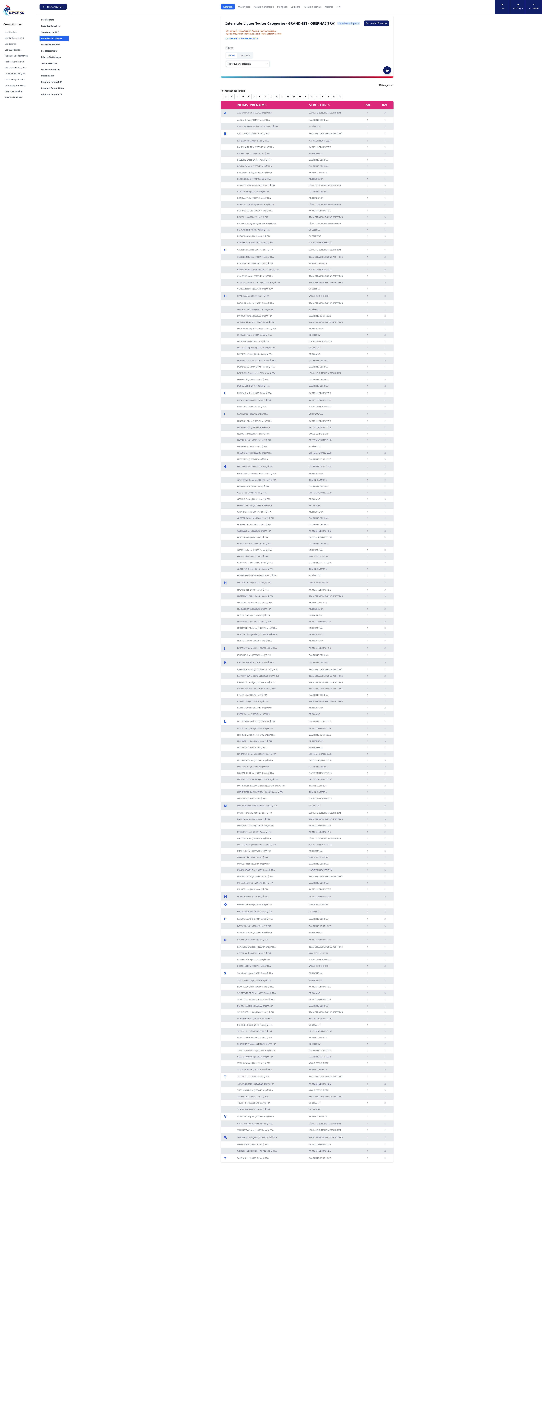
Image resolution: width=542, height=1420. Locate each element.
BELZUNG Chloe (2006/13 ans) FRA (254, 159)
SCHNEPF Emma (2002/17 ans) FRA (254, 1018)
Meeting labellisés (13, 97)
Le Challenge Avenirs (15, 79)
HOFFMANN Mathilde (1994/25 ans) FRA (257, 628)
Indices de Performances (16, 55)
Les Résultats (11, 32)
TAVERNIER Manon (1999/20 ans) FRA (255, 1083)
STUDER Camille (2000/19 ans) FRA (254, 1069)
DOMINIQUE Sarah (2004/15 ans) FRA (256, 366)
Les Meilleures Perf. (50, 44)
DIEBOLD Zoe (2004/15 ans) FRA (253, 341)
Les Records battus (50, 69)
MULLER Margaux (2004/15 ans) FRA (255, 882)
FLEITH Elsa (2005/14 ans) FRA (252, 446)
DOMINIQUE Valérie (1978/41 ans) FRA (256, 373)
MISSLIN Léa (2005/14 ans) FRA (252, 857)
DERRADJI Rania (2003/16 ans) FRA (254, 335)
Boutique (518, 8)
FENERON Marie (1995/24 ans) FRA (254, 421)
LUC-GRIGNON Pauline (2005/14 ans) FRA (257, 779)
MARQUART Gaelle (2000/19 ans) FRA (255, 825)
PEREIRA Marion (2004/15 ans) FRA (254, 932)
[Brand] (18, 10)
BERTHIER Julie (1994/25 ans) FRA (254, 179)
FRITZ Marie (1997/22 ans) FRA (252, 459)
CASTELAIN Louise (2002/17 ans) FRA (255, 257)
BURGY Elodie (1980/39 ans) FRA (253, 229)
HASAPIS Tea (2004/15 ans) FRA (252, 589)
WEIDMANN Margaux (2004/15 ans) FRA (257, 1137)
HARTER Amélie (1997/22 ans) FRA (254, 582)
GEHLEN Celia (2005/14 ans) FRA (253, 486)
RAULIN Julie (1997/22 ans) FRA (252, 939)
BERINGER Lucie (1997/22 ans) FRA (254, 172)
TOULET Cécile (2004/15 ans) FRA (253, 1103)
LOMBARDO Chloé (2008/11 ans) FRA (255, 773)
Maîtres (329, 6)
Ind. (367, 105)
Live (502, 8)
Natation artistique (264, 6)
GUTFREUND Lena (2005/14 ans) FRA (255, 569)
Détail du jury (47, 75)
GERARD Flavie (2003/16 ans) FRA (253, 499)
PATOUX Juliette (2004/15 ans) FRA (254, 926)
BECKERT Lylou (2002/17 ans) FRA (254, 153)
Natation (228, 6)
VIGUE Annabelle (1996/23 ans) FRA (255, 1123)
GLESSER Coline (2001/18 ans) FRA (254, 524)
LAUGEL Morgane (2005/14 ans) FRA (255, 728)
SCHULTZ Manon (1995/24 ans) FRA (254, 1037)
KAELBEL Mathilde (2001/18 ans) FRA (255, 662)
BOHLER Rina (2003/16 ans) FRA (253, 191)
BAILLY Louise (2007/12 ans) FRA (253, 133)
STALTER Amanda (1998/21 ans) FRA (255, 1056)
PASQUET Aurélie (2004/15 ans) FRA (255, 919)
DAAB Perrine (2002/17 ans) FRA (253, 296)
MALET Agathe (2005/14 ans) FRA (253, 819)
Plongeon (282, 6)
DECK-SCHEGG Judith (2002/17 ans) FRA (256, 328)
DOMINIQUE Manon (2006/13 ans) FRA (256, 360)
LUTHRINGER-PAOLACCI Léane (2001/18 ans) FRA (261, 785)
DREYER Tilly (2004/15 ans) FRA (252, 379)
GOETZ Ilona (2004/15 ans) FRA (252, 537)
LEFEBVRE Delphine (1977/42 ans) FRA (256, 734)
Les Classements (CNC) (15, 67)
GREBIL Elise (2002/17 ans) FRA (252, 556)
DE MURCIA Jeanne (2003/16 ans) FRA (256, 322)
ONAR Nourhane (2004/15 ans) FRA (254, 911)
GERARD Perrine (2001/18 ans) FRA (254, 505)
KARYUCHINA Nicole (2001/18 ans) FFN (256, 688)
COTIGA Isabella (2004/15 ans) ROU (255, 288)
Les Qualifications (13, 49)
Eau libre (295, 6)
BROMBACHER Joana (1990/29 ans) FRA (256, 223)
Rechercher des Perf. (15, 61)
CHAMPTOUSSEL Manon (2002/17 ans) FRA (258, 269)
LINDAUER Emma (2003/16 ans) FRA (255, 760)
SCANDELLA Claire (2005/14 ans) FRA (255, 986)
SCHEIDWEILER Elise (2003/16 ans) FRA (256, 993)
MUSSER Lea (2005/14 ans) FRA (252, 889)
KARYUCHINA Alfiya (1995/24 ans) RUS (256, 682)
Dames (231, 55)
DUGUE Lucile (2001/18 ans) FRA (253, 385)
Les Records (10, 44)
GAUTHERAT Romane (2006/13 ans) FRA (256, 480)
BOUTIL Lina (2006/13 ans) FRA (252, 217)
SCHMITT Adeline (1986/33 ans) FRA (255, 1005)
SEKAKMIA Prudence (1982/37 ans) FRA (256, 1044)
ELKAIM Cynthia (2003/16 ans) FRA (254, 393)
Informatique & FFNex (15, 85)
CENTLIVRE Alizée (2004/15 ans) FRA (255, 263)
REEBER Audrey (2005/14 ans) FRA (254, 953)
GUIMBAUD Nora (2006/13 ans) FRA (255, 562)
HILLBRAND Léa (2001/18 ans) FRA (254, 621)
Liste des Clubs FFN (50, 26)
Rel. (385, 105)
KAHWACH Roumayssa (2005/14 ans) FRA (257, 669)
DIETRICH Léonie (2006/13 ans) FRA (254, 354)
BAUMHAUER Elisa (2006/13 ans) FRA (255, 147)
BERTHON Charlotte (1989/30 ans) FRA (256, 185)
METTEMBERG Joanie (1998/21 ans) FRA (256, 844)
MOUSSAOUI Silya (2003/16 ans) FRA (255, 876)
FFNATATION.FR (55, 6)
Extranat (534, 8)
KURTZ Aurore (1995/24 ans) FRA (253, 714)
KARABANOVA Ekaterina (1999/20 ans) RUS (258, 676)
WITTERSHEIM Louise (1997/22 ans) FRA (257, 1150)
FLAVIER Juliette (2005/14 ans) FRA (254, 440)
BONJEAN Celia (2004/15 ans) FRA (254, 198)
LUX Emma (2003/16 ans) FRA (252, 798)
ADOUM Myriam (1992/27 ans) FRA (254, 112)
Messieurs (245, 55)
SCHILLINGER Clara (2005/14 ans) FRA (256, 999)
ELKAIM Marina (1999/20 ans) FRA (254, 400)
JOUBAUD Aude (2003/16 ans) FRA (254, 655)
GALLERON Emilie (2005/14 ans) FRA (255, 466)
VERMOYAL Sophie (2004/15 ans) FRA (255, 1116)
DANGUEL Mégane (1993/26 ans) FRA (255, 309)
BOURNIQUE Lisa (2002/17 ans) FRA (255, 210)
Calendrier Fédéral (13, 91)
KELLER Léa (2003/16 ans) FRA (252, 695)
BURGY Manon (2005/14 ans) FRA (253, 236)
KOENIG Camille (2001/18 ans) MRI (254, 707)
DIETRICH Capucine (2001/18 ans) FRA (256, 347)
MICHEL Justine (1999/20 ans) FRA (254, 851)
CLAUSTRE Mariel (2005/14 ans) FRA (255, 276)
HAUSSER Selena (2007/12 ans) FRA (254, 602)
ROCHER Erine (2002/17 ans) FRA (253, 959)
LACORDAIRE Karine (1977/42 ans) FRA (256, 721)
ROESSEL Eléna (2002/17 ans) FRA (254, 966)
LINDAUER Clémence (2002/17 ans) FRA (256, 754)
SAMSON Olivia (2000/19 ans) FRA (254, 980)
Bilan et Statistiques (51, 57)
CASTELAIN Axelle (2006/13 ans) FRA (255, 249)
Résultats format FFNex (52, 88)
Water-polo (244, 6)
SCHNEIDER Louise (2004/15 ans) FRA (255, 1012)
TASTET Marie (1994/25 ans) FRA (253, 1076)
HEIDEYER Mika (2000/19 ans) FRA (254, 609)
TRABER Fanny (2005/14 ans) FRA (253, 1109)
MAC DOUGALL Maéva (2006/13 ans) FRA (257, 805)
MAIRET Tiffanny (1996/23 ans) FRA (254, 812)
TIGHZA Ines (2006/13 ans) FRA (252, 1096)
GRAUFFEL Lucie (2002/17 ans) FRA (254, 550)
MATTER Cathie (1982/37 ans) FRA (254, 838)
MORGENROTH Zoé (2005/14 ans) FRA (256, 870)
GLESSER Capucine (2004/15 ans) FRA (255, 518)
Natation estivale (313, 6)
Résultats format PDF (51, 82)
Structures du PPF (50, 32)
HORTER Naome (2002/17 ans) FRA (254, 640)
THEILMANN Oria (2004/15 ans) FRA (255, 1090)
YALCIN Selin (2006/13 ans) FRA (253, 1158)
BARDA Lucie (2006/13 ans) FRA (253, 140)
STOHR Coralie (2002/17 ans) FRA (253, 1063)
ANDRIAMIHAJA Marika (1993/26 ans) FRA (257, 126)
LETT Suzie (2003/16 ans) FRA (252, 747)
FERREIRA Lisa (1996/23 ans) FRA (253, 427)
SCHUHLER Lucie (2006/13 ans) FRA (254, 1031)
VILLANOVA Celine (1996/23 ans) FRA (255, 1130)
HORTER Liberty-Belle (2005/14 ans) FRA (257, 634)
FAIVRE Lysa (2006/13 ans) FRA (252, 413)
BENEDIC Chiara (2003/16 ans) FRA (254, 166)
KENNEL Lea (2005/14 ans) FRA (252, 701)
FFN (338, 6)
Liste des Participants (51, 38)
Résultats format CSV (51, 94)
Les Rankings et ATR (14, 38)
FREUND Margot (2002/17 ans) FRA (254, 452)
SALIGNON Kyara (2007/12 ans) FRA (255, 973)
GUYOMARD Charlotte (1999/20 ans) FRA (257, 575)
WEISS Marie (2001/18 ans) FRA (253, 1144)
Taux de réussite (49, 63)
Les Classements (49, 50)
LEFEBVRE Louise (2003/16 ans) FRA (254, 741)
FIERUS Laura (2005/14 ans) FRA (253, 433)
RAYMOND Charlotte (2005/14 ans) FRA (256, 946)
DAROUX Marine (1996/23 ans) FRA (254, 316)
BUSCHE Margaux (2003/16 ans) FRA (255, 242)
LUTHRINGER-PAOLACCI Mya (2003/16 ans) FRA (260, 792)
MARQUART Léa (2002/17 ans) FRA (254, 832)
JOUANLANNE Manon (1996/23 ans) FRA (257, 648)
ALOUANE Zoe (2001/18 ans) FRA (253, 120)
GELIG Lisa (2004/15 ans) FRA (251, 492)
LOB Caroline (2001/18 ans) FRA (253, 766)
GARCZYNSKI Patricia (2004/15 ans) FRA (256, 473)
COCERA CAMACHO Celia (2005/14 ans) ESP (258, 282)
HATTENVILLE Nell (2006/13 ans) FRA (255, 596)
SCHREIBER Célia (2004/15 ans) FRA (254, 1025)
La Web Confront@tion (15, 73)
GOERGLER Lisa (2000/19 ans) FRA (254, 530)
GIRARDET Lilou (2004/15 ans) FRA (254, 511)
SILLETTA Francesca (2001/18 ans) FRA (256, 1050)
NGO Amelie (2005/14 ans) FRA (252, 896)
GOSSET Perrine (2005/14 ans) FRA (254, 543)
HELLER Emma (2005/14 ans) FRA (253, 615)
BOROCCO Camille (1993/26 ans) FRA (255, 204)
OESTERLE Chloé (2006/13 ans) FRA (254, 904)
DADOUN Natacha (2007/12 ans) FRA (255, 303)
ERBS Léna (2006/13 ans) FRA (251, 406)
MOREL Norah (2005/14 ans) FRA (253, 863)
